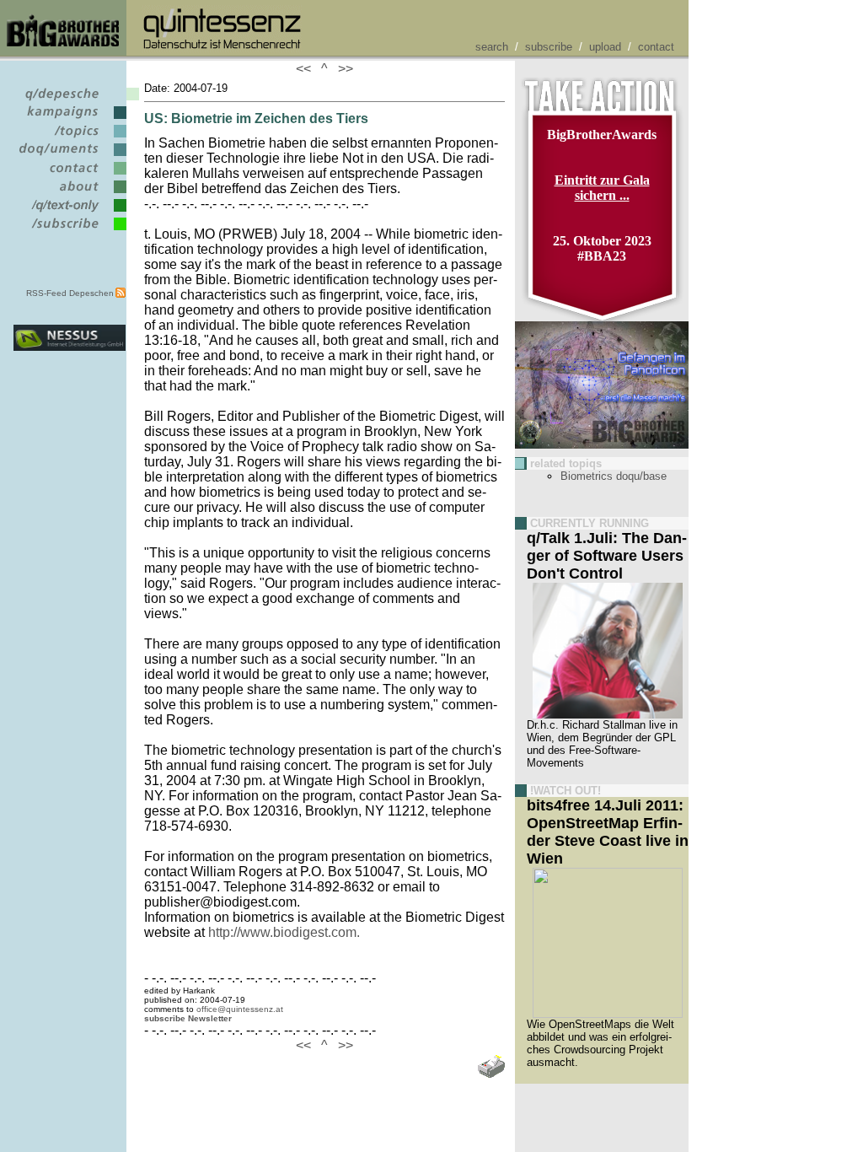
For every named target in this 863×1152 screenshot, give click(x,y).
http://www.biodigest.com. (284, 932)
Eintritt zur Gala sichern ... (602, 187)
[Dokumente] (69, 156)
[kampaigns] (69, 119)
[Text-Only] (69, 212)
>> (342, 69)
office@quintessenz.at (239, 1009)
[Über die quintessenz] (69, 193)
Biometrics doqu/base (613, 476)
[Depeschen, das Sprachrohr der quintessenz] (69, 101)
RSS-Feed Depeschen (70, 293)
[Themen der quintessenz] (69, 138)
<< (307, 69)
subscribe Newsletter (188, 1018)
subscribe (548, 46)
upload (605, 46)
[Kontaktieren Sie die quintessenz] (69, 175)
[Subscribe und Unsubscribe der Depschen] (69, 230)
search (491, 46)
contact (656, 46)
